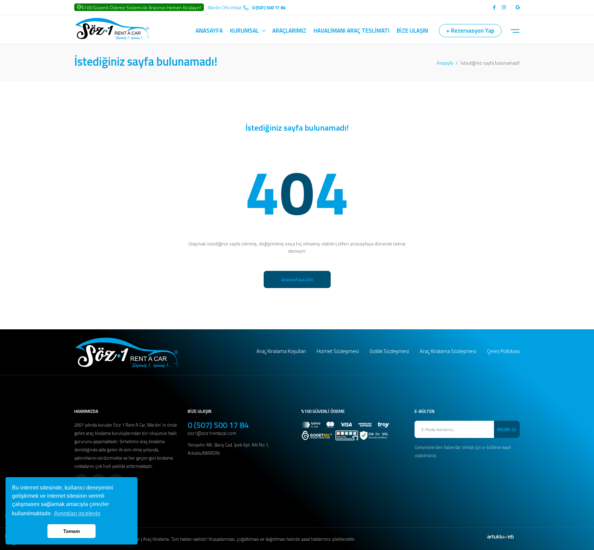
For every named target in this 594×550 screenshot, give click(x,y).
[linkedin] (516, 7)
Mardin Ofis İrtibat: (246, 7)
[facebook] (494, 7)
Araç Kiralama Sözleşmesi (448, 351)
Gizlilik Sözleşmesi (389, 351)
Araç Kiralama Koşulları (281, 351)
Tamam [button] (71, 531)
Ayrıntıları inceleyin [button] (77, 513)
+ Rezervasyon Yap (470, 30)
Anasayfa (445, 62)
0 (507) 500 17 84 (218, 425)
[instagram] (504, 7)
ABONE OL (507, 429)
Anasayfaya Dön (297, 279)
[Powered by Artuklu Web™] (500, 536)
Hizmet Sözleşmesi (338, 351)
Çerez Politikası (503, 351)
